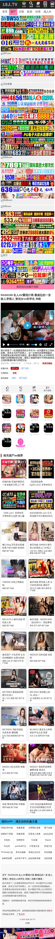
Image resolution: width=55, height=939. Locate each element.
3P (12, 661)
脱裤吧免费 (7, 858)
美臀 (44, 773)
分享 (34, 390)
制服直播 (21, 834)
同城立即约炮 (7, 828)
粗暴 (48, 810)
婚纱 (31, 661)
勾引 (8, 698)
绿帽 (4, 661)
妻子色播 (48, 828)
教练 (31, 810)
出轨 (8, 661)
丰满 (48, 773)
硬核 (31, 553)
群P (39, 626)
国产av (15, 368)
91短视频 (48, 852)
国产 (13, 11)
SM (31, 588)
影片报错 (47, 390)
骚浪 (50, 551)
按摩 (31, 773)
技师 (36, 773)
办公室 (43, 698)
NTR (19, 661)
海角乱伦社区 (34, 852)
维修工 (41, 551)
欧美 (29, 11)
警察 (4, 807)
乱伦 (4, 736)
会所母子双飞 (21, 858)
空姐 (8, 736)
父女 (36, 736)
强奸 (16, 698)
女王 (35, 588)
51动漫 (34, 840)
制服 (8, 807)
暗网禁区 (21, 840)
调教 (39, 588)
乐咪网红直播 (34, 828)
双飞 (36, 626)
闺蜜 (12, 698)
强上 (36, 551)
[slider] (12, 344)
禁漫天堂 (48, 846)
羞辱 (47, 588)
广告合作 (21, 914)
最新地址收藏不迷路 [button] (27, 286)
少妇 (31, 551)
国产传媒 (25, 368)
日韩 (21, 11)
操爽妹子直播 (7, 834)
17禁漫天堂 (34, 846)
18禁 (27, 923)
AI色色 (7, 840)
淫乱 (38, 775)
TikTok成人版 (7, 852)
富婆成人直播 (34, 834)
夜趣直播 (21, 828)
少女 (40, 810)
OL (31, 698)
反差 (46, 551)
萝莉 (31, 626)
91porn (48, 840)
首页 (4, 11)
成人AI (47, 11)
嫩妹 (40, 773)
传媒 (36, 553)
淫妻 (15, 661)
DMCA (49, 910)
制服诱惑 (36, 698)
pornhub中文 (20, 846)
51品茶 (7, 846)
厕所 (44, 810)
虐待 (43, 588)
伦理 (37, 11)
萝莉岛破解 (21, 852)
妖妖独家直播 (34, 858)
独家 (14, 378)
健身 (36, 810)
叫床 (42, 775)
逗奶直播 (48, 858)
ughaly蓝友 (48, 834)
